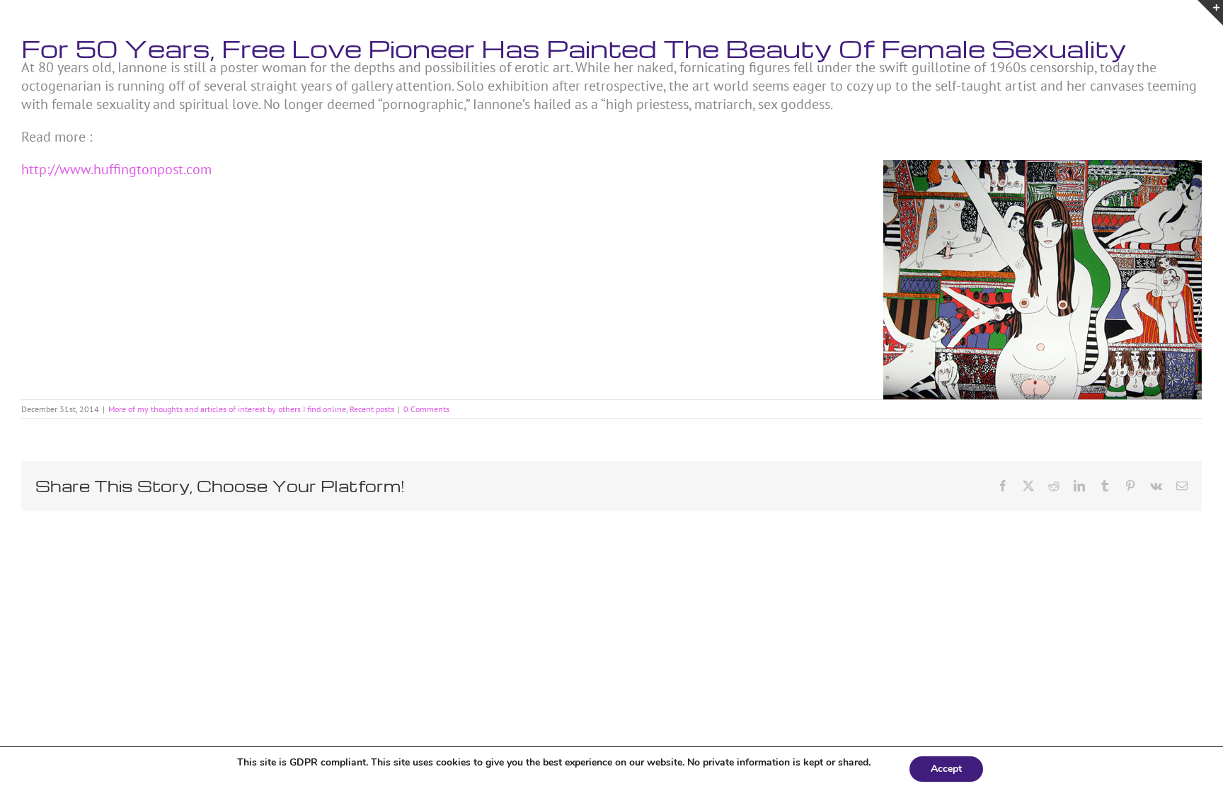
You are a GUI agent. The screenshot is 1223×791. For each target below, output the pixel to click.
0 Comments (426, 409)
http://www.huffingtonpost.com (116, 169)
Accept (946, 768)
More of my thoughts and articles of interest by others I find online (227, 409)
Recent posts (372, 409)
